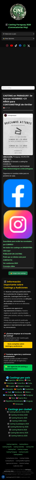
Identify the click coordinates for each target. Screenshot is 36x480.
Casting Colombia (19, 447)
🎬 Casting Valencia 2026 (18, 436)
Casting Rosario (9, 461)
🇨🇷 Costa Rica (20, 383)
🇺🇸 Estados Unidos (23, 386)
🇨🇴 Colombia (9, 383)
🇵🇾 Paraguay (28, 395)
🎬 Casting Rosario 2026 (18, 418)
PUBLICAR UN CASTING (12, 254)
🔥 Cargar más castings (18, 273)
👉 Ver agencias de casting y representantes (16, 367)
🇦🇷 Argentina (11, 380)
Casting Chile (30, 447)
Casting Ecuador (23, 452)
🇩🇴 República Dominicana (13, 401)
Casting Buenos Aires (12, 458)
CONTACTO (7, 260)
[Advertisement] (18, 67)
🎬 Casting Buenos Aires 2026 (18, 412)
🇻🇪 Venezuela (18, 404)
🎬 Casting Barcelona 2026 (18, 433)
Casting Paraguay (11, 452)
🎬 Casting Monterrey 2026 (18, 427)
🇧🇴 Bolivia (20, 380)
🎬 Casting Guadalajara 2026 (18, 424)
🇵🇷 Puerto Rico (21, 398)
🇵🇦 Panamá (18, 395)
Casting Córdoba (24, 458)
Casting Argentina (12, 444)
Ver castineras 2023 (10, 263)
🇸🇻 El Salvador (8, 389)
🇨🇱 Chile (27, 380)
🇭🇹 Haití (8, 392)
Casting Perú (12, 449)
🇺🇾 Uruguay (28, 401)
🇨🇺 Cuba (29, 383)
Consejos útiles (9, 266)
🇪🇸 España (18, 389)
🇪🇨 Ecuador (10, 386)
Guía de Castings (24, 463)
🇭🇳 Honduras (17, 392)
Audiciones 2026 (18, 466)
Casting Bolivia (18, 454)
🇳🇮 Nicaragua (8, 395)
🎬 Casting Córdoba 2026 (18, 415)
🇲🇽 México (27, 392)
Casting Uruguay (23, 449)
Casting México (23, 444)
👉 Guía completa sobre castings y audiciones (14, 345)
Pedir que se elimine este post (14, 257)
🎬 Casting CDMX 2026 (18, 421)
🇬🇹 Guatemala (28, 389)
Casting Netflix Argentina (23, 461)
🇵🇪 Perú (12, 398)
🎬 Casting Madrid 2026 (18, 430)
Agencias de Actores (12, 463)
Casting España (7, 447)
